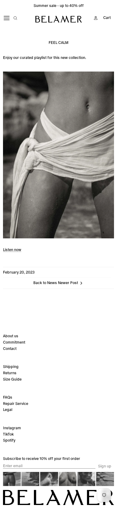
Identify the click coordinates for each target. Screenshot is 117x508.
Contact (9, 348)
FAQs (7, 397)
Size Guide (12, 379)
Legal (7, 409)
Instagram (12, 428)
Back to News (45, 283)
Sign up (104, 466)
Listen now (12, 249)
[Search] (19, 18)
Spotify (9, 440)
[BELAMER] (58, 19)
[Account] (94, 18)
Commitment (14, 342)
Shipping (11, 366)
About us (10, 336)
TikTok (8, 434)
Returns (9, 373)
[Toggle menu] (6, 18)
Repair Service (15, 403)
